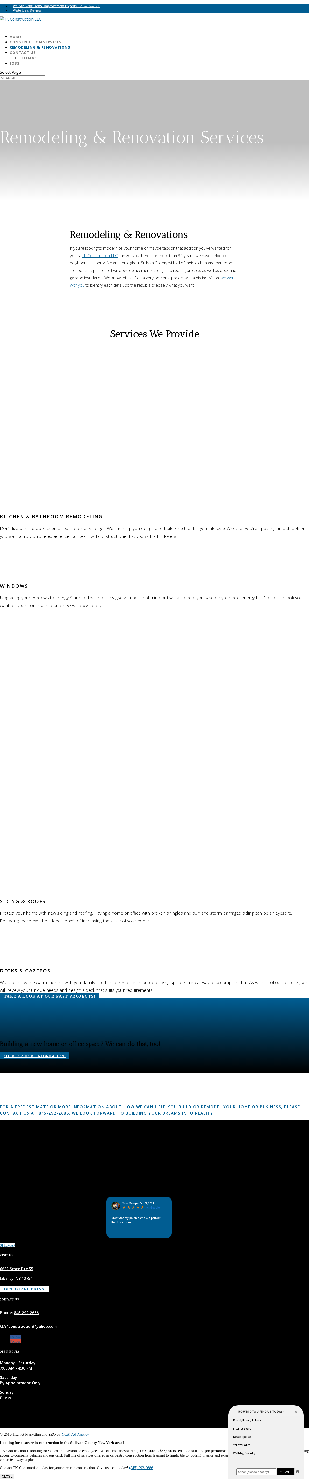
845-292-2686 (54, 1113)
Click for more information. (35, 1055)
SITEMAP (7, 1245)
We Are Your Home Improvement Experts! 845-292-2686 (56, 6)
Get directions (24, 1289)
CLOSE (7, 1476)
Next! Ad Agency (75, 1434)
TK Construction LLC (100, 255)
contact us (14, 1113)
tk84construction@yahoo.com (28, 1326)
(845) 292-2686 (141, 1468)
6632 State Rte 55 (16, 1268)
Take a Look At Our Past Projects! (50, 996)
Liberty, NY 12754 (16, 1278)
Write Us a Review (27, 10)
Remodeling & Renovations (40, 47)
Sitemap (28, 57)
